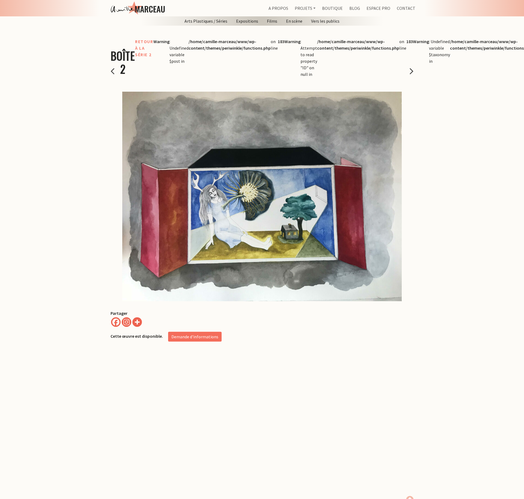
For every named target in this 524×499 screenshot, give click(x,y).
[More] (137, 322)
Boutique (332, 8)
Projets (303, 8)
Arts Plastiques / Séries (205, 21)
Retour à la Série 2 (144, 48)
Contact (406, 8)
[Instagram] (126, 322)
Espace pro (378, 8)
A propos (278, 8)
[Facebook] (116, 322)
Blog (354, 8)
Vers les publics (325, 21)
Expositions (247, 21)
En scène (294, 21)
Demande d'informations (194, 336)
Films (272, 21)
